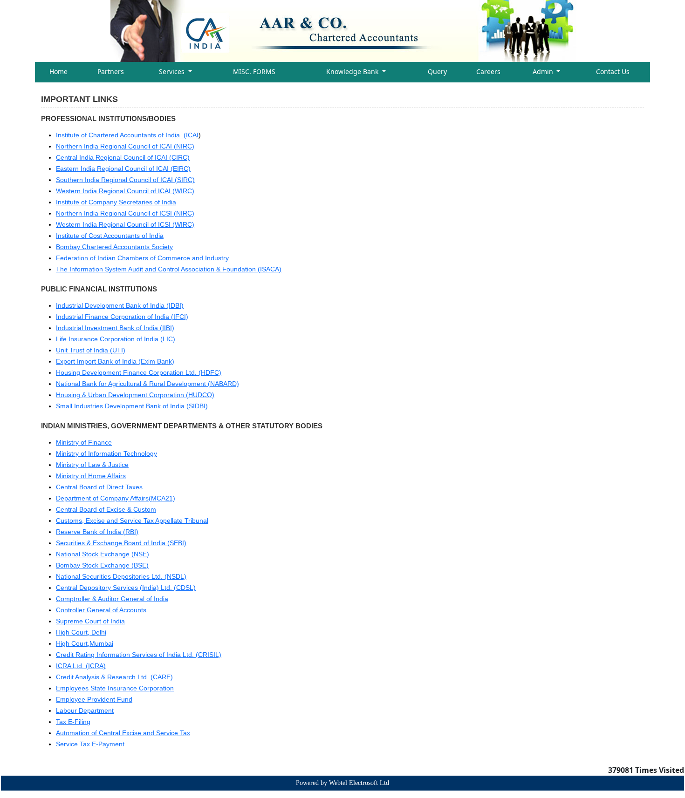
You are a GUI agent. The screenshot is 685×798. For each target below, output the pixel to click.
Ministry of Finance (84, 442)
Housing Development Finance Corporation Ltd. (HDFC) (138, 372)
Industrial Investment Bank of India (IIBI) (115, 327)
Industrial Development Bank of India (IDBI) (120, 305)
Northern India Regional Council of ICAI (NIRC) (125, 146)
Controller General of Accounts (101, 610)
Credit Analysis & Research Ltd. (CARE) (114, 677)
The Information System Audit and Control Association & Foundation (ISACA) (168, 269)
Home (58, 71)
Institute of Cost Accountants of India (110, 235)
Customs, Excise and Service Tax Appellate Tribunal (132, 520)
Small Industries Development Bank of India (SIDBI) (132, 406)
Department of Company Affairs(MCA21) (115, 498)
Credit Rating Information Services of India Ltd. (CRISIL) (138, 654)
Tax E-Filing (73, 721)
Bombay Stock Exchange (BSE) (102, 565)
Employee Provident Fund (94, 699)
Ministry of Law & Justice (92, 464)
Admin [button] (544, 71)
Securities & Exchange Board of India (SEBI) (121, 543)
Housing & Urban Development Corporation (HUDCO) (135, 395)
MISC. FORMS (254, 71)
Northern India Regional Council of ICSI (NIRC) (125, 213)
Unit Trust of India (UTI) (90, 350)
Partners (110, 71)
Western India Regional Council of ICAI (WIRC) (125, 191)
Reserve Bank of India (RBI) (97, 531)
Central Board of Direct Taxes (99, 487)
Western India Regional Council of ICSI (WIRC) (125, 224)
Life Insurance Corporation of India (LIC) (115, 339)
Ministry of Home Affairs (91, 476)
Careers (488, 71)
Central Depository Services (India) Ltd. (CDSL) (126, 587)
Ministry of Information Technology (106, 453)
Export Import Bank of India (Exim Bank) (115, 361)
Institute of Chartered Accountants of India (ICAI (127, 135)
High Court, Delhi (81, 632)
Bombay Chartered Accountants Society (114, 246)
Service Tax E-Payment (90, 744)
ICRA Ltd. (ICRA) (81, 666)
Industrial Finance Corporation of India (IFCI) (122, 316)
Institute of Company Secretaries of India (116, 202)
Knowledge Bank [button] (353, 71)
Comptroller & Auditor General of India (112, 598)
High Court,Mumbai (84, 643)
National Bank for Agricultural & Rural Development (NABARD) (147, 383)
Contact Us (613, 71)
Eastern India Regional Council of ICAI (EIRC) (123, 168)
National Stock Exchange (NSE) (102, 554)
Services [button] (172, 71)
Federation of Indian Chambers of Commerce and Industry (142, 258)
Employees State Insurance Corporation (115, 688)
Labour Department (85, 710)
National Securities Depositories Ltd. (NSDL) (121, 576)
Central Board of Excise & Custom (106, 509)
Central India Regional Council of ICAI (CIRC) (123, 157)
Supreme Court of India (90, 621)
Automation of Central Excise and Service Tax (123, 733)
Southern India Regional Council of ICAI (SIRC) (125, 179)
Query (437, 71)
